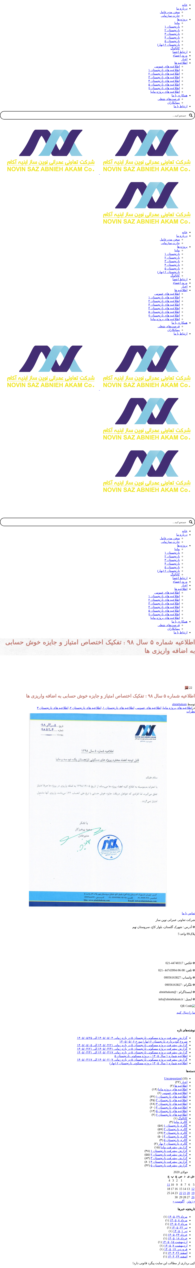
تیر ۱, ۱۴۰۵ (180, 1231)
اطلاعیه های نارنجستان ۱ (118, 707)
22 (180, 1193)
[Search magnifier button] (190, 115)
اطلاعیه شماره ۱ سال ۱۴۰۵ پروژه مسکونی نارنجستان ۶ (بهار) (148, 1063)
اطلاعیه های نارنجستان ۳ (52, 707)
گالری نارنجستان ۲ (175, 1129)
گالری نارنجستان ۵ (175, 1140)
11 (168, 1184)
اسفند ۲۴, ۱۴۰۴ (177, 1256)
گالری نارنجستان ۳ (175, 1132)
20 (188, 1193)
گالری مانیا (180, 1122)
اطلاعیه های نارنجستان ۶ (171, 1114)
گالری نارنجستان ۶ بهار (172, 1143)
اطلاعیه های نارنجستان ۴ (171, 1107)
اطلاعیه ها (180, 1085)
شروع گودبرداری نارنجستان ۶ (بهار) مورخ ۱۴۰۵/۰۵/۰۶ (153, 1041)
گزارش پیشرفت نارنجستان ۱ (169, 1151)
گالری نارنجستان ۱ (175, 1125)
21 (184, 1193)
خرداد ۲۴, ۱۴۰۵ (177, 1234)
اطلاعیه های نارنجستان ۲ (85, 707)
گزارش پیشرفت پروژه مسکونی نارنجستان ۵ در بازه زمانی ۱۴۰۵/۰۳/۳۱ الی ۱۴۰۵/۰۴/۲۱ (132, 1048)
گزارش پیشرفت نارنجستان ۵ (169, 1165)
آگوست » (178, 1201)
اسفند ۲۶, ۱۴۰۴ (177, 1252)
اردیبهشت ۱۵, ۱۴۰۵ (174, 1242)
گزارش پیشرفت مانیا (174, 1147)
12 (192, 1188)
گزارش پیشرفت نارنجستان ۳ (169, 1158)
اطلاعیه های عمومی (148, 707)
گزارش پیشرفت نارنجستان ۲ (169, 1154)
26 (192, 1197)
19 (192, 1193)
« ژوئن (191, 1201)
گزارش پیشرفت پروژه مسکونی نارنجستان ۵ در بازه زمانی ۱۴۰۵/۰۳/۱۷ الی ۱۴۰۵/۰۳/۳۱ (132, 1052)
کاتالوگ (182, 1118)
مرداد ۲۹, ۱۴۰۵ (177, 1216)
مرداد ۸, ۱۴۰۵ (178, 1220)
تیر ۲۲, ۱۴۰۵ (179, 1227)
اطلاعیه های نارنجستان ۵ (171, 1111)
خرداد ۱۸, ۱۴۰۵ (177, 1238)
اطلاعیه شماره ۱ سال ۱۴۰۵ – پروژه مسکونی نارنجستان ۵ (150, 1056)
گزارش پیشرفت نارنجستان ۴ (169, 1161)
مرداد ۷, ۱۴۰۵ (178, 1224)
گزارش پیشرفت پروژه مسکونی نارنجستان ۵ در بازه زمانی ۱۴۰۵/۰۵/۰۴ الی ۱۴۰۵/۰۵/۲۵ (132, 1038)
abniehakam (179, 704)
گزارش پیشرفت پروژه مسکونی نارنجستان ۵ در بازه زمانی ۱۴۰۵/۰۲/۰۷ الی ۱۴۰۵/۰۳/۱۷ (132, 1059)
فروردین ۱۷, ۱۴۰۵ (175, 1249)
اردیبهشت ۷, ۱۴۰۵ (175, 1245)
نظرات (190, 711)
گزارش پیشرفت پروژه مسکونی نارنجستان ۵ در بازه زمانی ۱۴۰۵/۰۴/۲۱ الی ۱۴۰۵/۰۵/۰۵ (132, 1045)
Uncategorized (173, 1078)
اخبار (184, 1082)
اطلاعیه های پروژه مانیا (177, 707)
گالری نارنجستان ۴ (175, 1136)
